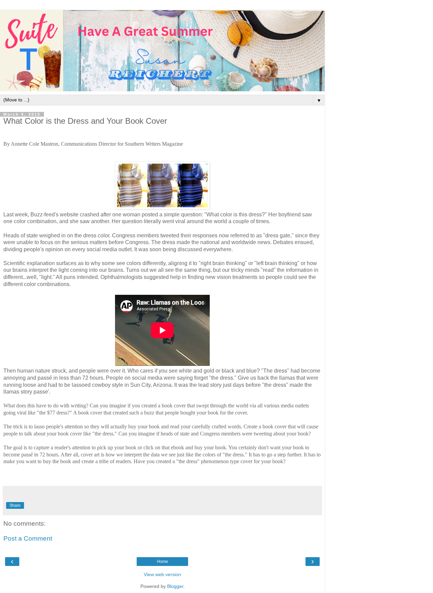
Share (15, 505)
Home (162, 561)
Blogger (175, 586)
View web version (162, 574)
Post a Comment (27, 538)
